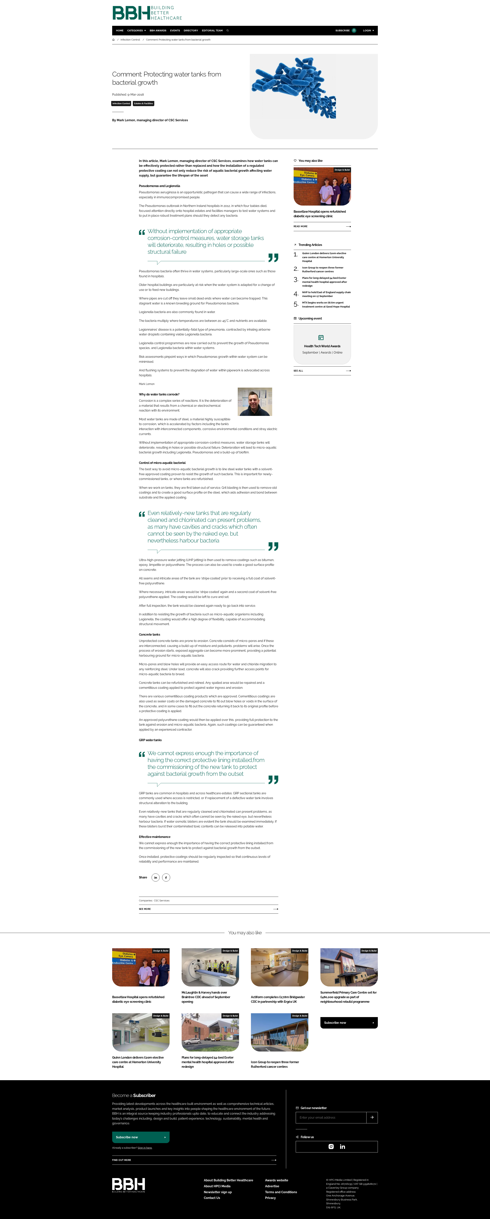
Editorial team (212, 30)
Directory (191, 30)
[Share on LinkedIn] (156, 877)
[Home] (113, 39)
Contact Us (212, 1198)
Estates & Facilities (143, 103)
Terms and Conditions (281, 1192)
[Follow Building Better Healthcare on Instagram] (331, 1148)
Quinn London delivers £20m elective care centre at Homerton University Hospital (326, 257)
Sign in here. (145, 1147)
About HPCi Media (217, 1186)
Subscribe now (335, 1023)
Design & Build (342, 170)
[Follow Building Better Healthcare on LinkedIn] (342, 1148)
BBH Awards (158, 30)
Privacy (270, 1198)
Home (119, 30)
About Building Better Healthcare (228, 1180)
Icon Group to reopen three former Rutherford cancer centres (326, 270)
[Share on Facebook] (166, 877)
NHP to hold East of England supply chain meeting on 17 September (326, 294)
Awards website (276, 1180)
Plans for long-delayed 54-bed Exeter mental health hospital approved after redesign (326, 282)
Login (367, 30)
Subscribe (343, 30)
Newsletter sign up (218, 1192)
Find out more (121, 1160)
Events (175, 30)
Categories (135, 30)
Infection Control (121, 103)
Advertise (272, 1186)
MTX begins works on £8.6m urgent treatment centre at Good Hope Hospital (326, 305)
